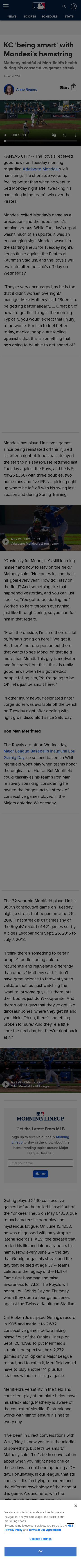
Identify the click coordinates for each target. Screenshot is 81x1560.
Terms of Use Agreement (45, 1530)
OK (40, 1551)
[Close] (76, 1506)
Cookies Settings (40, 1539)
